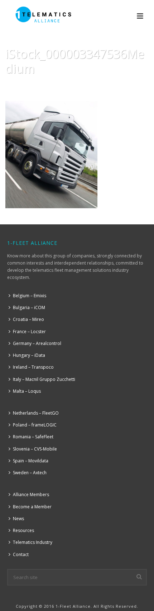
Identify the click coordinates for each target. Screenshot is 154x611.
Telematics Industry (32, 542)
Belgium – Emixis (29, 296)
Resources (23, 530)
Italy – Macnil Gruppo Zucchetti (44, 379)
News (18, 519)
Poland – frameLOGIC (35, 425)
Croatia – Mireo (28, 319)
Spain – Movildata (30, 461)
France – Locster (29, 331)
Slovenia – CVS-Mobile (35, 449)
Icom (51, 86)
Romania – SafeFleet (33, 437)
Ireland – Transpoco (33, 367)
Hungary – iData (29, 355)
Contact (21, 554)
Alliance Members (31, 494)
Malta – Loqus (27, 391)
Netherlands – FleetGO (36, 413)
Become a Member (32, 507)
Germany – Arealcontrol (37, 343)
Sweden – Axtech (30, 473)
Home (34, 86)
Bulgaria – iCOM (29, 307)
